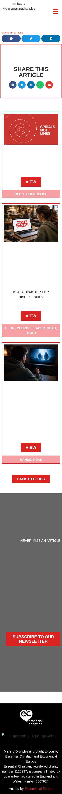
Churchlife (36, 194)
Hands (25, 460)
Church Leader (31, 328)
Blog (19, 194)
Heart (31, 333)
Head (51, 328)
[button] (11, 38)
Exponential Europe (39, 789)
